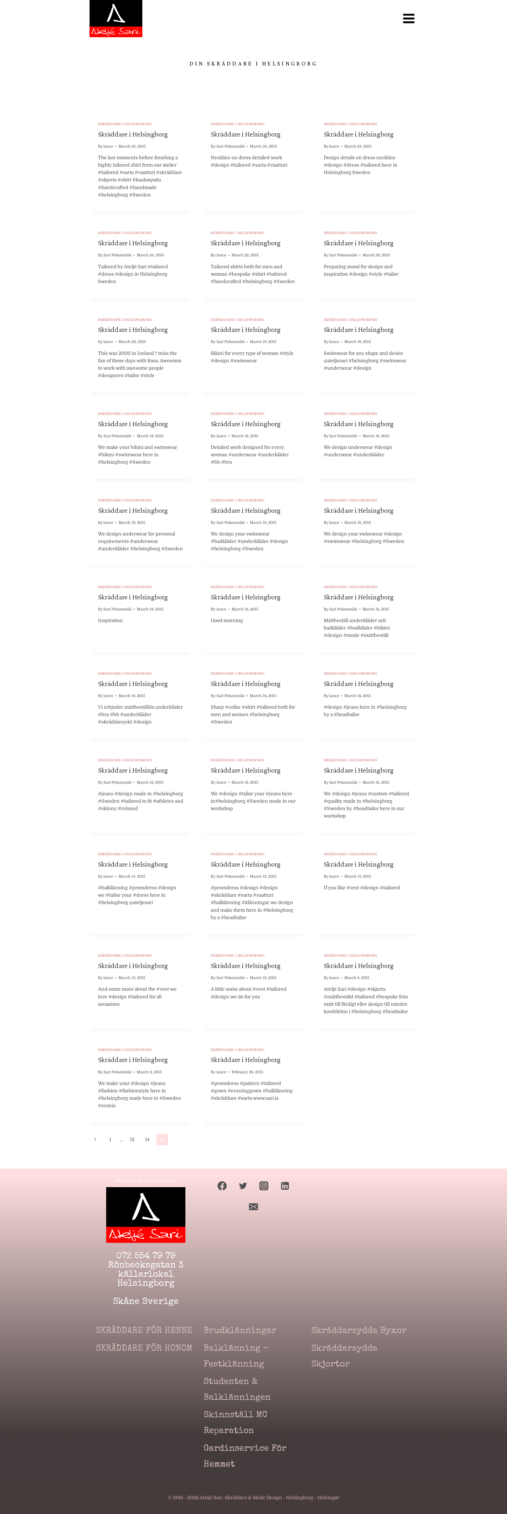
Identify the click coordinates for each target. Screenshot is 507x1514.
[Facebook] (222, 1186)
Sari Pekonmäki (231, 146)
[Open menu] (408, 19)
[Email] (254, 1207)
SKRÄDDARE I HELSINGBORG (125, 124)
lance (108, 146)
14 (147, 1139)
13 (132, 1139)
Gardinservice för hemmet (245, 1457)
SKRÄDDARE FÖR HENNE (144, 1331)
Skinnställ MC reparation (235, 1423)
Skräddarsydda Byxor (359, 1331)
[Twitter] (243, 1186)
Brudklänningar (240, 1331)
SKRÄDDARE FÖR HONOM (144, 1348)
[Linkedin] (285, 1186)
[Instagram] (264, 1186)
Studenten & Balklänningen (237, 1390)
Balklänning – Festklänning (236, 1356)
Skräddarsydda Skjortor (344, 1356)
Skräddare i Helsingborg (133, 134)
